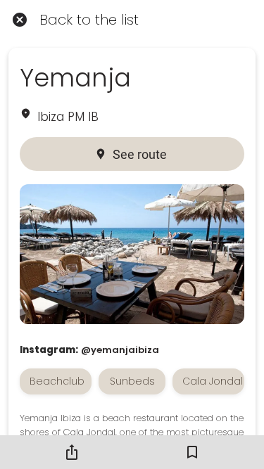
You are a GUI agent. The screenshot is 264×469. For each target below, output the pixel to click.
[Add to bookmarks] (192, 452)
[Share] (72, 452)
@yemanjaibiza (120, 349)
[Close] (19, 19)
